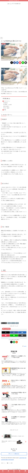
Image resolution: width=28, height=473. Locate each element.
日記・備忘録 (6, 107)
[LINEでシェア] (23, 62)
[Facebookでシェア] (14, 62)
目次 (5, 98)
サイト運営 (4, 323)
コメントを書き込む (14, 453)
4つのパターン (7, 101)
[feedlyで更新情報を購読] (14, 342)
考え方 (13, 323)
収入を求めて (6, 106)
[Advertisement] (14, 22)
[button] (25, 62)
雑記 (17, 323)
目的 (9, 323)
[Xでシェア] (11, 62)
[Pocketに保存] (20, 62)
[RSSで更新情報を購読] (16, 342)
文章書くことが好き (8, 104)
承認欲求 (6, 102)
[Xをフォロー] (11, 342)
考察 (5, 109)
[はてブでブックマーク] (17, 62)
